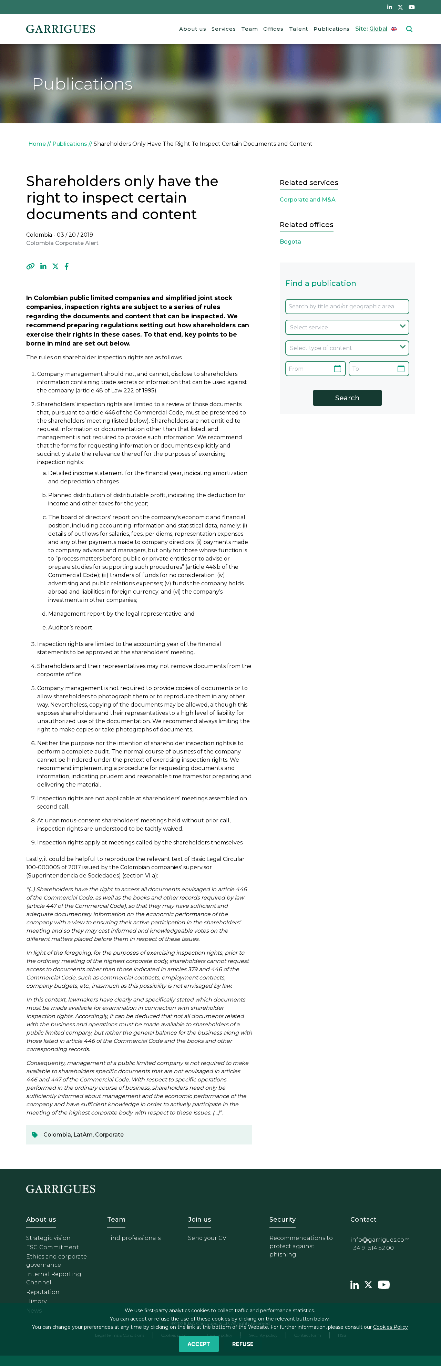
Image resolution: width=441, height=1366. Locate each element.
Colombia (57, 1134)
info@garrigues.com (380, 1239)
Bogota (290, 241)
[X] (55, 266)
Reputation (43, 1292)
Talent (298, 28)
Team (249, 28)
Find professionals (134, 1238)
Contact (363, 1219)
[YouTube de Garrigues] (412, 7)
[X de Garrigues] (400, 7)
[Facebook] (66, 266)
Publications (332, 28)
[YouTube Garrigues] (384, 1284)
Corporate (109, 1134)
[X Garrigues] (368, 1284)
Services (224, 28)
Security (282, 1219)
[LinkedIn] (43, 266)
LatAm (83, 1134)
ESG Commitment (52, 1247)
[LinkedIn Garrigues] (354, 1284)
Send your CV (207, 1238)
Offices (273, 28)
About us (192, 28)
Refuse (243, 1344)
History (36, 1301)
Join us (199, 1219)
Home (37, 144)
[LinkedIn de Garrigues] (389, 7)
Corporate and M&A (308, 199)
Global (378, 28)
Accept (198, 1344)
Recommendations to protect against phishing (301, 1246)
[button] (30, 266)
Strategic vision (48, 1238)
